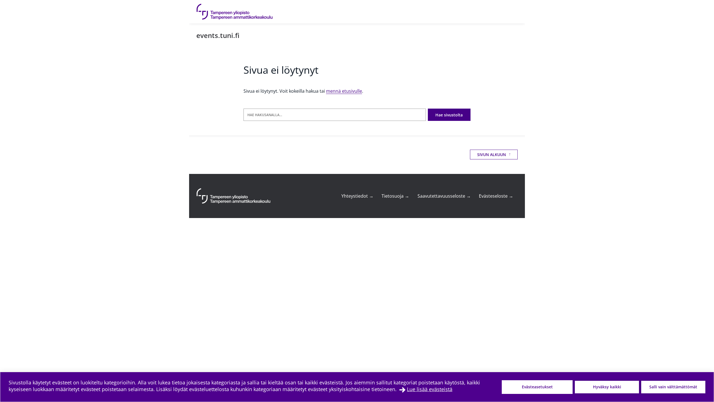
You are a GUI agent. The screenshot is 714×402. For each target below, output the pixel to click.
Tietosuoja (395, 196)
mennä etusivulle (344, 91)
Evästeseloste (496, 196)
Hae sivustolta (449, 115)
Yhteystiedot (357, 196)
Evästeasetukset (537, 386)
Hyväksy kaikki (607, 386)
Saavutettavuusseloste (444, 196)
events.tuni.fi (217, 35)
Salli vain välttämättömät (673, 386)
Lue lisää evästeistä (429, 389)
